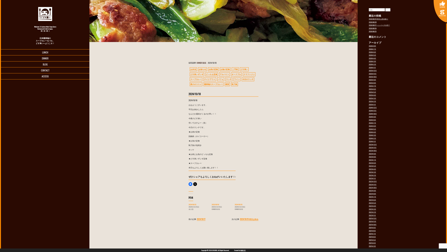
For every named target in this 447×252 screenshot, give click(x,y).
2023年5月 (372, 166)
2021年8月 (372, 230)
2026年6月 (372, 52)
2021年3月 (372, 246)
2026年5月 (372, 55)
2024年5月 (372, 129)
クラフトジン (249, 74)
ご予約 (235, 69)
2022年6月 (372, 200)
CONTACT (45, 70)
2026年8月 (372, 46)
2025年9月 (372, 80)
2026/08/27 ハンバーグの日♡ (379, 25)
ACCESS (45, 76)
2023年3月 (372, 172)
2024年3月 (372, 135)
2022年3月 (372, 209)
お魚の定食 (225, 69)
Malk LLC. (243, 250)
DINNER (45, 58)
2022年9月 (372, 190)
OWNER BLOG (201, 62)
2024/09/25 (192, 204)
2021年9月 (372, 227)
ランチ (229, 79)
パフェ (221, 79)
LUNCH (45, 52)
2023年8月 (372, 157)
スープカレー (196, 79)
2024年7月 (372, 123)
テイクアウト (209, 79)
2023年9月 (372, 153)
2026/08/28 (372, 22)
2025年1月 (372, 104)
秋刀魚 (234, 84)
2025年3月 (372, 98)
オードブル (236, 74)
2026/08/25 (372, 31)
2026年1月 (372, 67)
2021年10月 (372, 224)
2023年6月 (372, 163)
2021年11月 (372, 221)
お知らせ (202, 69)
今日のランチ (248, 79)
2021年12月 (372, 218)
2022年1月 (372, 215)
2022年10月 (373, 187)
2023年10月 (373, 150)
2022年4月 (372, 206)
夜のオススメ (196, 84)
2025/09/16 (215, 204)
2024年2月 (372, 138)
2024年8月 (372, 120)
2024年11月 (372, 110)
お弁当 (193, 69)
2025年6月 (372, 89)
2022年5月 (372, 203)
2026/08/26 (372, 28)
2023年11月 (372, 147)
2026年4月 (372, 58)
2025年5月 (372, 92)
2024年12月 (373, 107)
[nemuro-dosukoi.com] (45, 14)
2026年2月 (372, 64)
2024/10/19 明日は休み (249, 219)
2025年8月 (372, 83)
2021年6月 (372, 237)
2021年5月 (372, 240)
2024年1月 (372, 141)
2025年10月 (373, 76)
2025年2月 (372, 101)
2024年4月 (372, 132)
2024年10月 (373, 113)
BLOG (45, 64)
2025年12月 (373, 70)
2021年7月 (372, 234)
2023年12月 (373, 144)
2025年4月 (372, 95)
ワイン (237, 79)
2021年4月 (372, 243)
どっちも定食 (211, 74)
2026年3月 (372, 61)
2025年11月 (372, 73)
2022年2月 (372, 212)
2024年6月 (372, 126)
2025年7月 (372, 86)
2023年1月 (372, 178)
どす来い (244, 69)
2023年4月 (372, 169)
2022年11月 (372, 184)
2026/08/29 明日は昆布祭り (378, 19)
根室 (227, 84)
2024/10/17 (201, 219)
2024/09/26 (238, 204)
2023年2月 (372, 175)
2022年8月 (372, 193)
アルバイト (224, 74)
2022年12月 (373, 181)
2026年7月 (372, 49)
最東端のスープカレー (213, 84)
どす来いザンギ (196, 74)
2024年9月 (372, 117)
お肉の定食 (213, 69)
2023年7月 (372, 160)
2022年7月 (372, 197)
